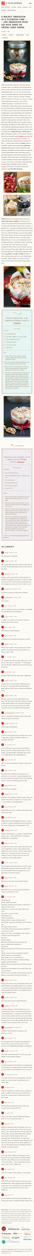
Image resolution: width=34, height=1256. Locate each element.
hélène (6, 843)
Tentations (3, 166)
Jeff (5, 627)
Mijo (6, 1061)
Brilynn (6, 552)
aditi (6, 1195)
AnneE (6, 616)
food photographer (18, 1251)
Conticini (27, 535)
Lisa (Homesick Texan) (10, 713)
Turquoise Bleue (8, 597)
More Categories (11, 10)
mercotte (7, 794)
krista (6, 807)
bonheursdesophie (9, 1027)
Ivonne (6, 680)
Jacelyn (6, 561)
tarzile (6, 785)
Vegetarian (3, 10)
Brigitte (6, 1051)
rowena (6, 886)
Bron (6, 817)
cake (18, 535)
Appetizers (7, 7)
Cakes (27, 35)
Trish (6, 1102)
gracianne (7, 574)
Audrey (6, 997)
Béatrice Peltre (10, 1249)
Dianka (6, 644)
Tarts (30, 7)
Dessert (19, 7)
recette (15, 535)
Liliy (6, 760)
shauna (6, 695)
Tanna (6, 770)
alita (6, 1038)
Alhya (6, 635)
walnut (20, 535)
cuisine (12, 535)
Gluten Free (25, 7)
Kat (5, 672)
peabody (6, 723)
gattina (6, 980)
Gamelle (6, 830)
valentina (7, 1006)
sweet (24, 535)
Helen (6, 732)
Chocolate (13, 7)
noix (5, 537)
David (6, 877)
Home (2, 7)
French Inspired (20, 35)
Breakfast (11, 35)
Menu (30, 3)
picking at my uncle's (22, 136)
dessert (7, 537)
